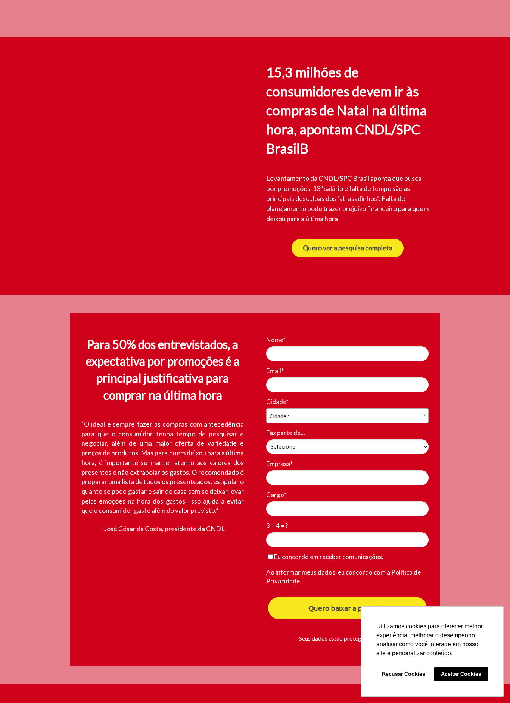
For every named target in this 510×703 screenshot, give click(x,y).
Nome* (276, 340)
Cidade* (277, 402)
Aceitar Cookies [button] (461, 674)
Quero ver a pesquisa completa (347, 248)
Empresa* (279, 464)
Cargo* (276, 495)
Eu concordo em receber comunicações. (328, 557)
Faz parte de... (285, 433)
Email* (275, 371)
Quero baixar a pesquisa (347, 608)
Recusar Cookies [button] (403, 674)
